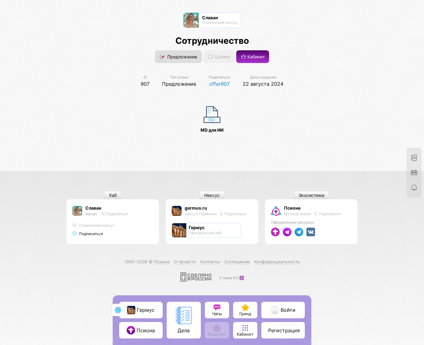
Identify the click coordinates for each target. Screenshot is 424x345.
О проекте (185, 261)
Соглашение (237, 261)
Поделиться (116, 213)
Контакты (210, 261)
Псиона (292, 208)
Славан (93, 208)
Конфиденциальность (277, 261)
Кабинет (255, 56)
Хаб (113, 195)
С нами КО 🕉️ (231, 277)
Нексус (212, 195)
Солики (221, 56)
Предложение (181, 56)
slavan (91, 213)
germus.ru (196, 208)
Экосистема (311, 195)
